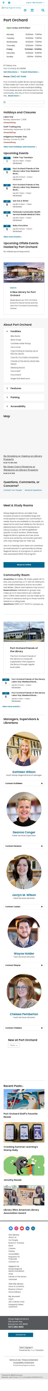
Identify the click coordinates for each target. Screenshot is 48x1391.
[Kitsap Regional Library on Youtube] (22, 1228)
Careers (12, 1248)
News (11, 1245)
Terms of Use (15, 1360)
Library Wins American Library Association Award (21, 1211)
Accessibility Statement (23, 1362)
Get (11, 72)
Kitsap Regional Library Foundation (16, 1270)
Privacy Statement (30, 1360)
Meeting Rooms (18, 367)
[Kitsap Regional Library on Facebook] (11, 1228)
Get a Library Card (16, 1302)
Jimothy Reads (13, 1180)
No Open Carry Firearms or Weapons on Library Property (20, 468)
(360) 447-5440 (18, 76)
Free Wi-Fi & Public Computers (25, 357)
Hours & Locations (16, 1286)
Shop (11, 1274)
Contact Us (38, 604)
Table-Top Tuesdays (23, 157)
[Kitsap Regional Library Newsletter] (33, 1228)
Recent (12, 1086)
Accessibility (14, 1254)
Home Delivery (15, 1292)
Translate (39, 1350)
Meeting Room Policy (13, 527)
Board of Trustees (16, 1243)
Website (13, 288)
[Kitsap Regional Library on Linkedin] (27, 1228)
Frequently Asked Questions (16, 1305)
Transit (30, 72)
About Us (12, 1237)
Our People (13, 1240)
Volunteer (13, 1279)
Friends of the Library (17, 1276)
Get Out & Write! (20, 201)
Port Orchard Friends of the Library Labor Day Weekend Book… (26, 171)
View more (12, 236)
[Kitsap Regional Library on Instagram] (16, 1228)
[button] (3, 2)
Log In (11, 1299)
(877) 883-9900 (16, 1326)
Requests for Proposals (14, 1258)
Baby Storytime (20, 225)
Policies (12, 1251)
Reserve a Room (16, 1289)
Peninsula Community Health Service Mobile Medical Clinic (26, 213)
